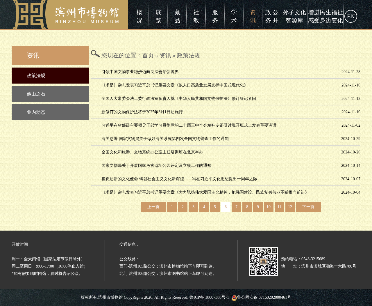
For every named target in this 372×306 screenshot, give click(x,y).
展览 (158, 16)
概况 (139, 16)
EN (351, 16)
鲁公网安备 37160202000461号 (264, 297)
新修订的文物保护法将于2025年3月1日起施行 (142, 112)
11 (279, 207)
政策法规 (36, 75)
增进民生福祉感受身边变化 (325, 16)
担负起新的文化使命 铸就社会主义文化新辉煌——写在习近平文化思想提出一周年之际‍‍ (179, 179)
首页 (148, 55)
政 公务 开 (271, 16)
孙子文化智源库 (294, 16)
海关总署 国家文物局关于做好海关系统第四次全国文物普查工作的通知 (165, 139)
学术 (234, 16)
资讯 (253, 16)
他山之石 (36, 93)
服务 (215, 16)
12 (290, 207)
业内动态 (36, 112)
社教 (196, 16)
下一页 (308, 207)
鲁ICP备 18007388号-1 (209, 297)
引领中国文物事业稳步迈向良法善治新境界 (140, 72)
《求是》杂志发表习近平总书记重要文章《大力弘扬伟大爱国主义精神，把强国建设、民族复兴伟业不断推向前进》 (205, 192)
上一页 (153, 207)
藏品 (177, 16)
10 (269, 207)
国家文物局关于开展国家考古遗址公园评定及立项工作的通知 (156, 165)
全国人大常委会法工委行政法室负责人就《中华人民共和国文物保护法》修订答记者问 (178, 98)
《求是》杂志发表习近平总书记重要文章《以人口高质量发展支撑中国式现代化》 (174, 85)
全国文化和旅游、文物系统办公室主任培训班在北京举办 (152, 152)
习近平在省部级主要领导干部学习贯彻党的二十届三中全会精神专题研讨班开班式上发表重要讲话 (188, 125)
